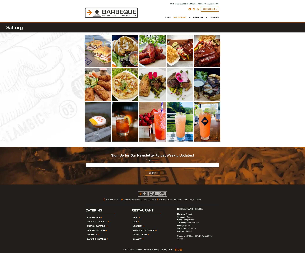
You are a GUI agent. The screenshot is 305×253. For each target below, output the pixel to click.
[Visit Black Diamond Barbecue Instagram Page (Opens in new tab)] (181, 249)
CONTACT (214, 17)
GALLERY (138, 239)
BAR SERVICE (94, 217)
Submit (152, 173)
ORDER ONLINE (141, 234)
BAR (136, 222)
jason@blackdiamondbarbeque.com (139, 199)
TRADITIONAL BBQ (97, 230)
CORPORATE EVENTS (98, 222)
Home (168, 17)
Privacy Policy (167, 249)
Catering (198, 17)
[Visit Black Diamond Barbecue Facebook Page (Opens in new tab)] (176, 249)
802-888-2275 (112, 199)
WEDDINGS (93, 234)
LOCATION (139, 226)
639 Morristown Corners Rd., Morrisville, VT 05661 (180, 199)
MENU (136, 217)
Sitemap (156, 249)
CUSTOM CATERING (97, 226)
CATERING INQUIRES (97, 239)
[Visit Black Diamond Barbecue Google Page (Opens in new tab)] (179, 249)
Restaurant (179, 17)
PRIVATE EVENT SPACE (145, 230)
